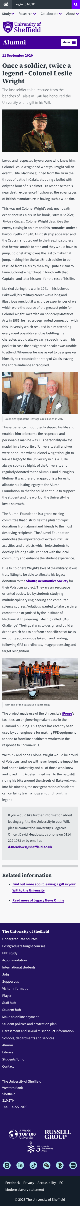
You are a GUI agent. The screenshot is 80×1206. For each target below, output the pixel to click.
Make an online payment (20, 1016)
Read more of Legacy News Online (38, 900)
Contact (8, 1066)
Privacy (28, 1182)
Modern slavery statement (24, 1189)
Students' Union (14, 1059)
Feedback (12, 1182)
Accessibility (47, 1182)
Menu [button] (66, 42)
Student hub (11, 1009)
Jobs (6, 974)
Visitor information (16, 988)
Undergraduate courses (20, 939)
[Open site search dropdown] (76, 4)
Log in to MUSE (25, 4)
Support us (10, 981)
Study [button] (6, 13)
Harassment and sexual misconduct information (38, 1031)
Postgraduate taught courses (23, 946)
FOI (61, 1182)
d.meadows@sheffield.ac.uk (30, 847)
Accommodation (14, 960)
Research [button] (25, 13)
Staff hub (9, 1002)
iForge (67, 713)
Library (7, 1052)
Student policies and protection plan (29, 1024)
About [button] (70, 13)
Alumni (14, 42)
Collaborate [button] (49, 13)
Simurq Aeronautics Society (47, 581)
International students (19, 967)
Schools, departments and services (28, 1038)
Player (7, 995)
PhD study (9, 953)
